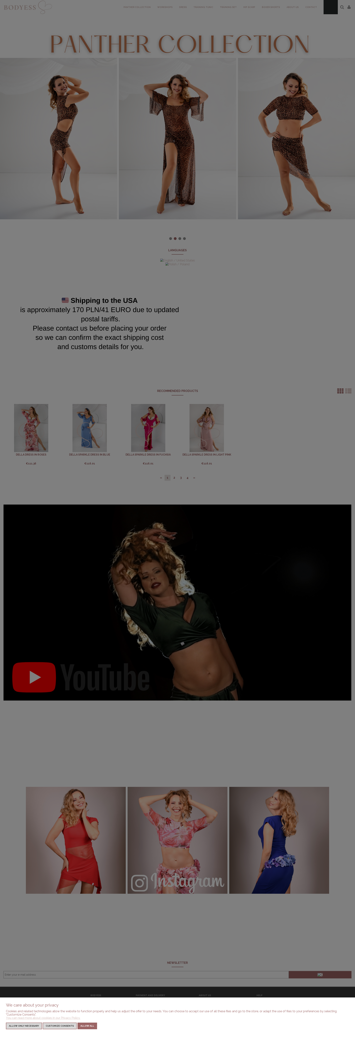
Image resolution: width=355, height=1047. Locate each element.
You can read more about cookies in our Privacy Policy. (43, 1018)
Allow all (87, 1026)
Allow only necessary (24, 1026)
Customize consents (60, 1026)
